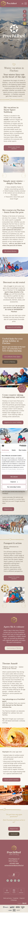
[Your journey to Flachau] (14, 877)
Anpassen (13, 481)
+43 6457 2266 (14, 863)
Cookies (15, 898)
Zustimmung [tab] (5, 450)
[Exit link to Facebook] (24, 11)
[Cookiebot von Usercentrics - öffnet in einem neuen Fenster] (19, 446)
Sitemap (14, 900)
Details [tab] (14, 450)
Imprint (22, 898)
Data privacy (7, 898)
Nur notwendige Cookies (14, 487)
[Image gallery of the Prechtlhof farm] (24, 19)
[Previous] (4, 176)
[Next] (23, 176)
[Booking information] (24, 23)
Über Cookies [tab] (22, 450)
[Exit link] (6, 907)
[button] (25, 3)
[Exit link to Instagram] (24, 15)
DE (22, 3)
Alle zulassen (14, 476)
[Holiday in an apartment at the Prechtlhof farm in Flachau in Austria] (3, 3)
